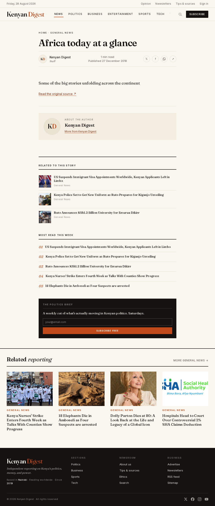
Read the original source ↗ (57, 94)
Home (43, 32)
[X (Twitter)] (185, 499)
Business (95, 14)
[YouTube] (206, 499)
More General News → (190, 360)
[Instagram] (199, 499)
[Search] (180, 14)
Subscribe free (107, 330)
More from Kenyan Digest (80, 131)
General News (61, 32)
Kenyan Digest (60, 57)
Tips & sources (185, 3)
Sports (145, 14)
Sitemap (173, 482)
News (58, 14)
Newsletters (163, 3)
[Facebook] (192, 499)
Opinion (146, 3)
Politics (75, 14)
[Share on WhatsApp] (164, 59)
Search (124, 482)
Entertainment (120, 14)
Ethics (123, 476)
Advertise (174, 464)
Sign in (204, 3)
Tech (160, 14)
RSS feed (174, 476)
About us (125, 464)
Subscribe (197, 14)
